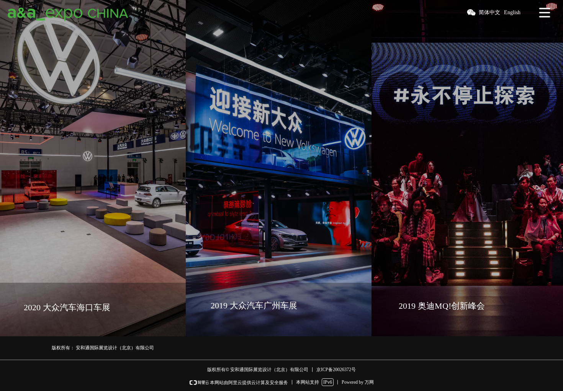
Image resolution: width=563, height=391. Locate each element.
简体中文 (489, 12)
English (512, 12)
